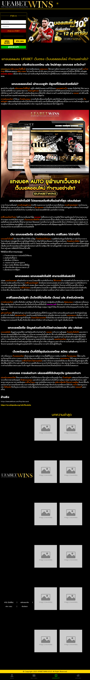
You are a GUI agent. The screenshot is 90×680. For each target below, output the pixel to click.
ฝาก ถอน (9, 606)
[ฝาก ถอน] (34, 675)
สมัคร (12, 678)
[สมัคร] (12, 675)
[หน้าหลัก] (78, 675)
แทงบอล (37, 217)
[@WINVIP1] (56, 675)
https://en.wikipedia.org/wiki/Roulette (16, 405)
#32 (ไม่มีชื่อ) (8, 602)
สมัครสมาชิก (24, 602)
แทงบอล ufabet (7, 74)
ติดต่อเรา (25, 606)
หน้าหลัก (78, 678)
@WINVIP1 (56, 677)
